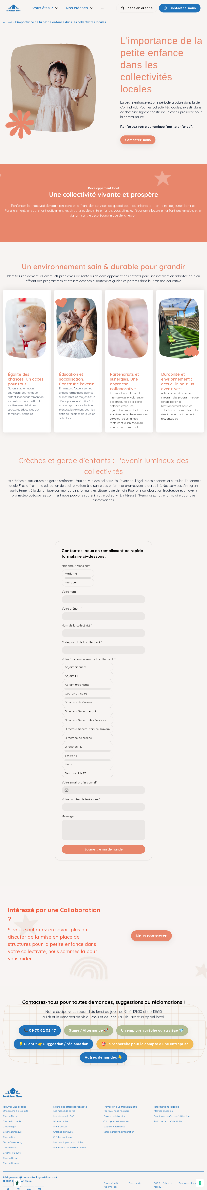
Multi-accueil (60, 1126)
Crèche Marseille (12, 1121)
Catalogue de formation (116, 1121)
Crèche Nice (9, 1147)
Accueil (8, 22)
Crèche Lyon (9, 1126)
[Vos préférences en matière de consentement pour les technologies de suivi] (200, 1183)
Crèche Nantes (11, 1163)
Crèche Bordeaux (12, 1131)
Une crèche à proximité (15, 1110)
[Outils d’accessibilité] (17, 1183)
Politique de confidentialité (168, 1121)
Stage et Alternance (114, 1126)
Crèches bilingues (63, 1131)
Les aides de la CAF (63, 1116)
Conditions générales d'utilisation (172, 1116)
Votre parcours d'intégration (119, 1131)
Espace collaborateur (115, 1116)
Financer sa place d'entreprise (69, 1147)
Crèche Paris (10, 1116)
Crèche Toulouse (12, 1152)
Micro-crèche (60, 1121)
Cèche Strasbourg (12, 1142)
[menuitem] (45, 8)
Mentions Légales (163, 1110)
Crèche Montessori (63, 1136)
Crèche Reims (10, 1157)
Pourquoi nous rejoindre (116, 1110)
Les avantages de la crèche (68, 1142)
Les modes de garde (64, 1110)
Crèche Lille (9, 1136)
